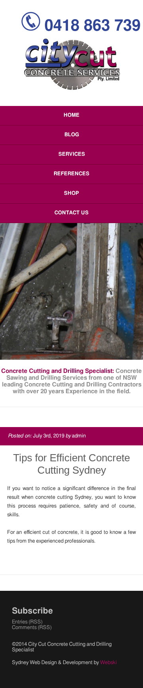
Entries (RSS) (27, 622)
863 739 (92, 26)
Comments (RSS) (32, 627)
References (71, 173)
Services (71, 154)
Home (71, 115)
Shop (71, 193)
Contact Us (71, 213)
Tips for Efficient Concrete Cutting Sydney (71, 464)
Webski (108, 662)
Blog (71, 134)
